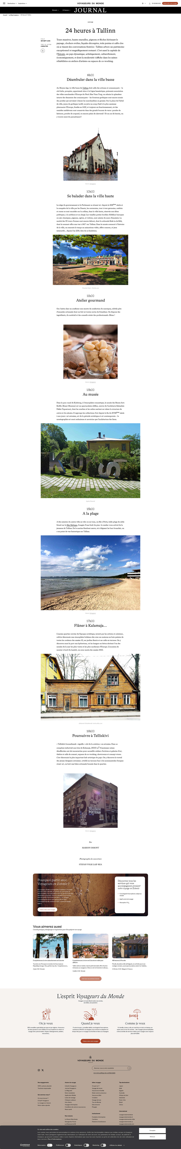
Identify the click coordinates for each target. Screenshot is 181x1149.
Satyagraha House (70, 1121)
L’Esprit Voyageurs (43, 1100)
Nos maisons (69, 1116)
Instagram (93, 184)
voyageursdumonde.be (126, 1114)
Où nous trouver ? (43, 1098)
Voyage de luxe (96, 1100)
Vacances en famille (98, 1090)
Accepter (152, 1130)
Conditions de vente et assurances (75, 1107)
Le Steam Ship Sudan (71, 1119)
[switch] (68, 1145)
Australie (122, 1093)
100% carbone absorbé (44, 1086)
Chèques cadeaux (70, 1100)
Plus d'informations (55, 1139)
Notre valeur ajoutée (44, 1105)
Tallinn (85, 88)
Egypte (121, 1090)
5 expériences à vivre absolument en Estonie (48, 960)
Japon (121, 1086)
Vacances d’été (96, 1095)
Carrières (95, 1119)
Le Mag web (68, 1090)
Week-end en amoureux (99, 1093)
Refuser (152, 1136)
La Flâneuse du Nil (70, 1124)
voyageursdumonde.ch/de (127, 1119)
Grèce (121, 1104)
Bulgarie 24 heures (127, 969)
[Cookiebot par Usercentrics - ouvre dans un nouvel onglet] (25, 1145)
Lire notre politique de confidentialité (104, 1073)
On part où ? (95, 1086)
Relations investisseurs (99, 1121)
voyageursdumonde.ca (126, 1121)
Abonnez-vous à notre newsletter (104, 1068)
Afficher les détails (116, 1145)
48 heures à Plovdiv (119, 960)
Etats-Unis (122, 1100)
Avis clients (68, 1102)
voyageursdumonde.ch (126, 1117)
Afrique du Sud (123, 1095)
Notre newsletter (70, 1093)
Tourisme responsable (44, 1088)
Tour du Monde (96, 1102)
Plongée (94, 1107)
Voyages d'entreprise (71, 1104)
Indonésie (122, 1098)
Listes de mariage (70, 1098)
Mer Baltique (72, 525)
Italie (120, 1088)
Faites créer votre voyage (47, 909)
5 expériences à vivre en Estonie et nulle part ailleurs (88, 961)
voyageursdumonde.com (126, 1124)
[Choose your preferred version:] (143, 3)
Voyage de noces (97, 1088)
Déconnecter (96, 1104)
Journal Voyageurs (70, 1088)
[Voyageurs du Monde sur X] (42, 1069)
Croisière (94, 1098)
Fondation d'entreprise (98, 1117)
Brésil (120, 1102)
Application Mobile (70, 1095)
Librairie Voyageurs (70, 1086)
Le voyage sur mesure (44, 1103)
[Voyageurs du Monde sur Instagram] (39, 1069)
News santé (68, 1109)
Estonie (90, 22)
